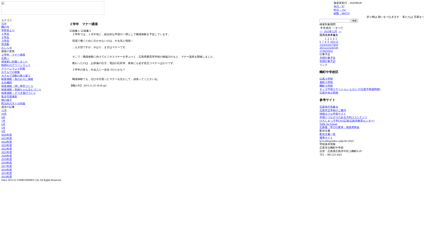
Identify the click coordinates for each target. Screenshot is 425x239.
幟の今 (5, 26)
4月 (3, 131)
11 (334, 41)
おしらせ (6, 47)
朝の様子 (6, 100)
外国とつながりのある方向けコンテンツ (343, 117)
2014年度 (6, 176)
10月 (4, 114)
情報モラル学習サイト (333, 113)
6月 (3, 124)
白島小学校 (326, 78)
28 (323, 51)
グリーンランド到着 (13, 68)
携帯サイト (326, 137)
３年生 (5, 40)
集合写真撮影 (9, 96)
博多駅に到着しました (14, 61)
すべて (339, 28)
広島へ (5, 58)
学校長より (8, 30)
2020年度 (6, 155)
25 (334, 47)
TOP (3, 23)
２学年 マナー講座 (13, 54)
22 (326, 47)
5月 (3, 127)
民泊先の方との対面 (13, 103)
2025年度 (6, 138)
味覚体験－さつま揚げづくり (18, 93)
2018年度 (6, 162)
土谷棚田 (6, 82)
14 (323, 44)
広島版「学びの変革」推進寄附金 (339, 127)
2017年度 (6, 166)
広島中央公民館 (329, 92)
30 (329, 51)
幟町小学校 (326, 85)
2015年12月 (330, 31)
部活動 (5, 44)
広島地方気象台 (329, 106)
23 (329, 47)
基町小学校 (326, 82)
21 (323, 47)
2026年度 (6, 134)
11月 (4, 110)
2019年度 (6, 159)
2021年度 (6, 152)
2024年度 (6, 141)
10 (331, 41)
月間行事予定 (328, 57)
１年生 (5, 33)
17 (331, 44)
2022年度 (6, 148)
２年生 (5, 37)
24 (331, 47)
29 (326, 51)
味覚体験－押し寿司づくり (17, 86)
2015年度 (6, 173)
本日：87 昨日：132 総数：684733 (342, 10)
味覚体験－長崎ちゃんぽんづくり (21, 89)
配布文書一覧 (328, 134)
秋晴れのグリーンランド (16, 65)
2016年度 (6, 169)
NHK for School (328, 124)
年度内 (327, 28)
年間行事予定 (328, 61)
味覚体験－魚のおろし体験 (17, 79)
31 (331, 51)
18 (334, 44)
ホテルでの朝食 (10, 72)
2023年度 (6, 145)
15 (326, 44)
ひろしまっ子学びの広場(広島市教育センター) (347, 120)
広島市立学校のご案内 (333, 110)
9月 (3, 117)
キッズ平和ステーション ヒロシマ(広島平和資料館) (350, 89)
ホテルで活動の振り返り (16, 75)
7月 (3, 121)
